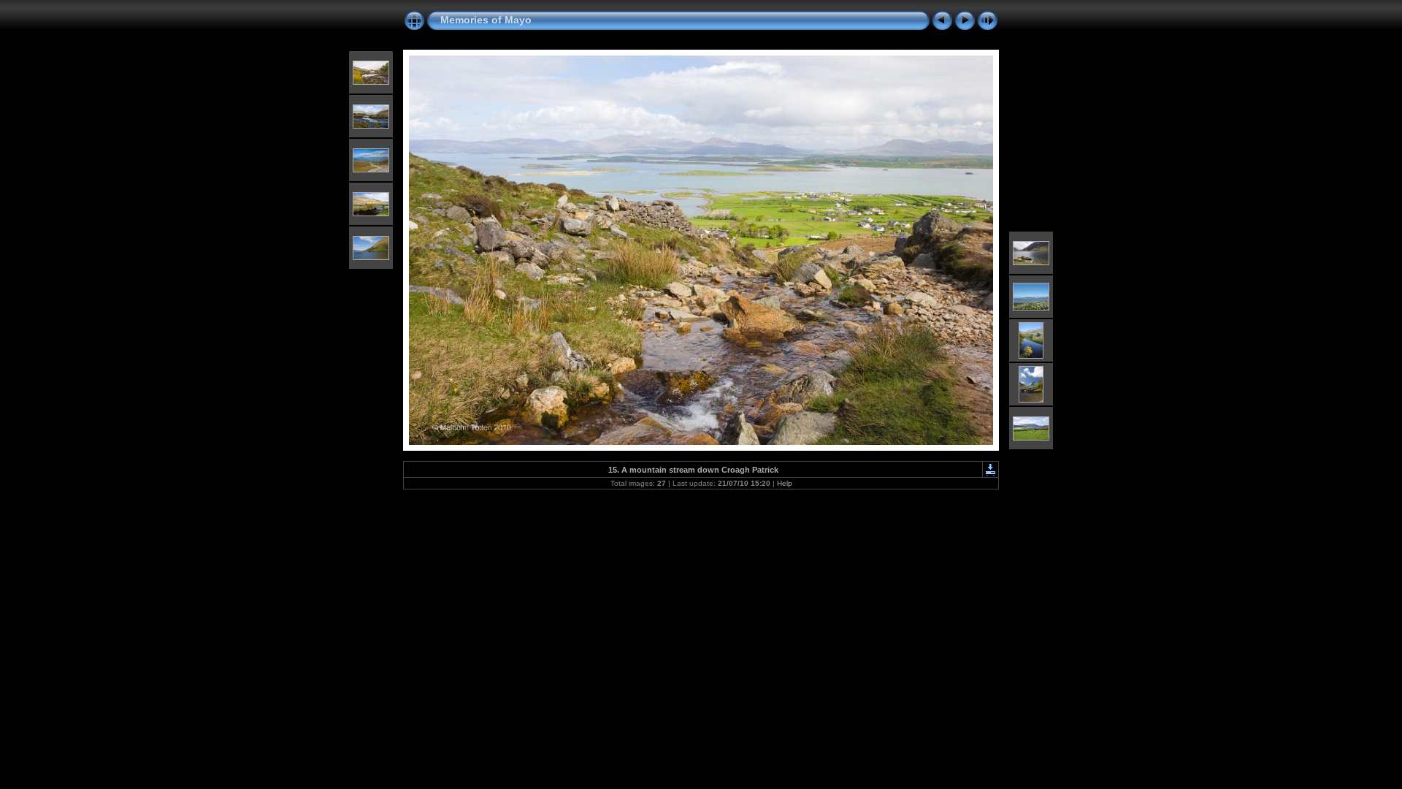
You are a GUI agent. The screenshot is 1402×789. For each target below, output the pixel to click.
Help (784, 483)
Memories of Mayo (486, 20)
